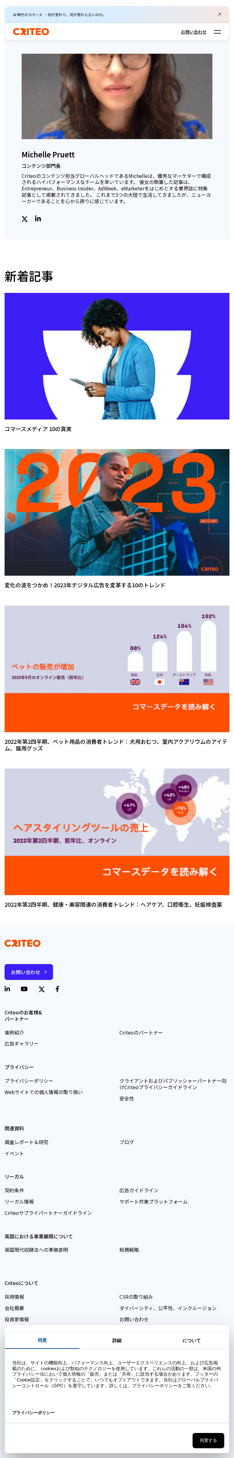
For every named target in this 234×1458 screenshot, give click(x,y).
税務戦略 (129, 1249)
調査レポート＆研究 (26, 1142)
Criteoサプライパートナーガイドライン (48, 1212)
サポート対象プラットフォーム (153, 1201)
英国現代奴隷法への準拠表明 (36, 1249)
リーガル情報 (19, 1201)
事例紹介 (14, 1032)
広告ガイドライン (138, 1190)
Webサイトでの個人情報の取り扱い (44, 1092)
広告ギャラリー (22, 1043)
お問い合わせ (194, 32)
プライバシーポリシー (29, 1080)
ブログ (126, 1142)
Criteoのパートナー (141, 1032)
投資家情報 (17, 1319)
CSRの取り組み (136, 1296)
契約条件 (14, 1190)
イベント (14, 1153)
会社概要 (14, 1308)
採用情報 (14, 1296)
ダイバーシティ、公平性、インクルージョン (168, 1308)
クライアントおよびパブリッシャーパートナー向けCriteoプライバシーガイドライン (172, 1084)
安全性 (126, 1098)
